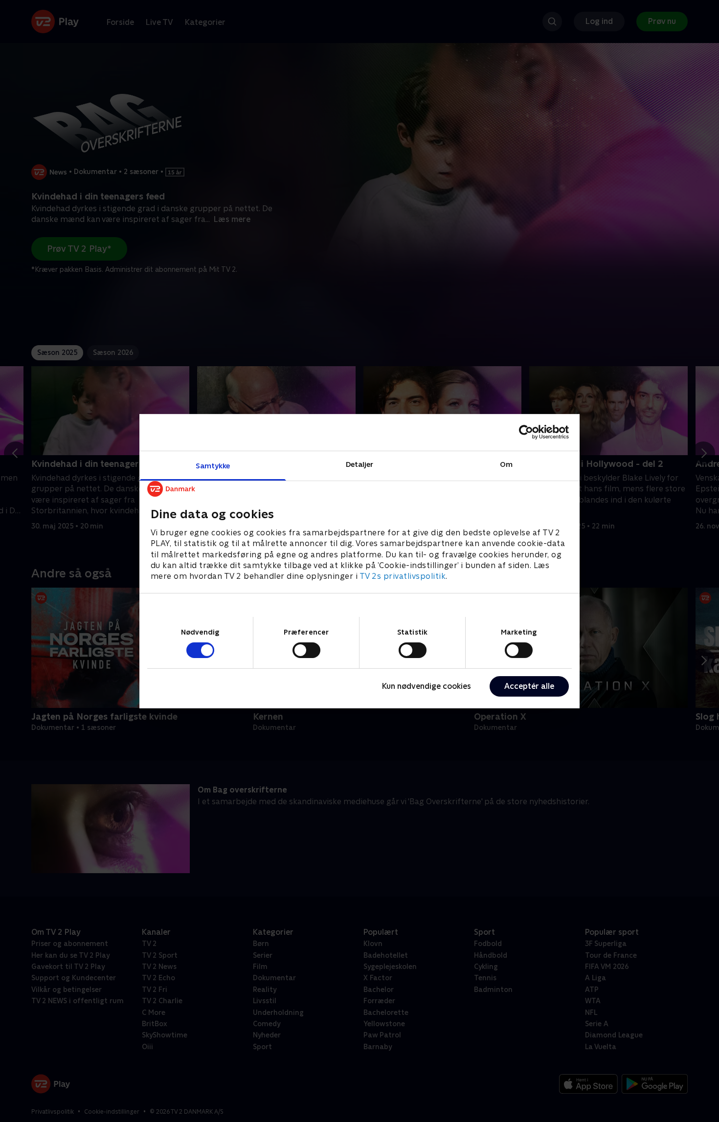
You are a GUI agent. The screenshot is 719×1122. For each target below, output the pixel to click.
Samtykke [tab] (213, 465)
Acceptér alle (529, 686)
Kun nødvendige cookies (426, 686)
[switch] (306, 650)
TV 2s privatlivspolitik (403, 576)
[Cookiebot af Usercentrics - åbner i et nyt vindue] (526, 432)
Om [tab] (506, 464)
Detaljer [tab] (360, 464)
